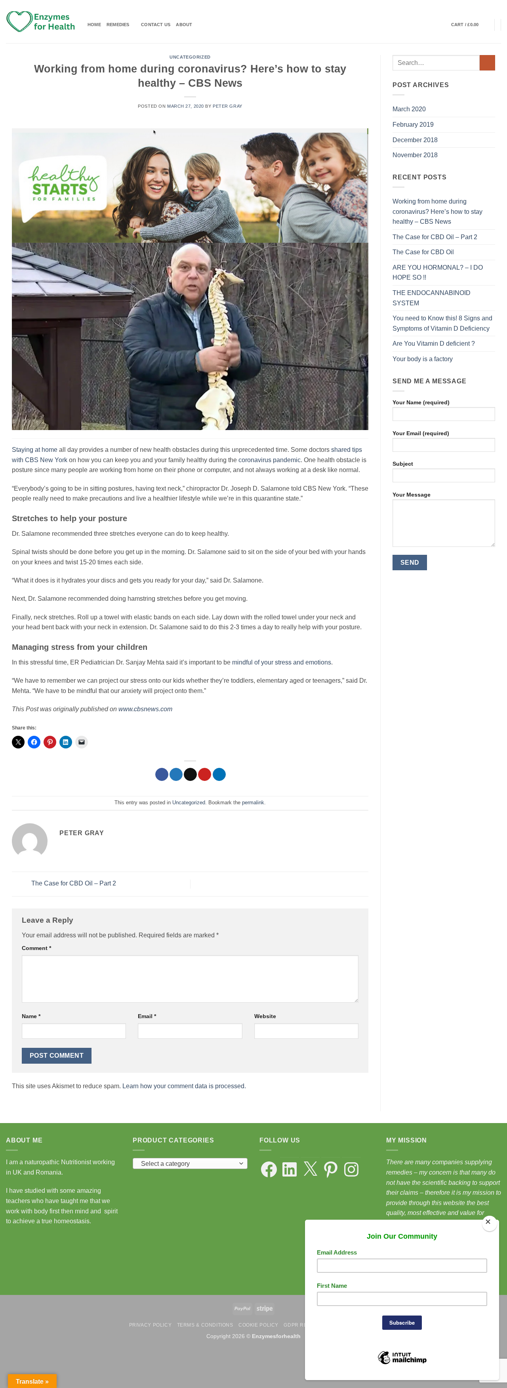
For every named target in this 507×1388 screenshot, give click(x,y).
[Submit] (487, 62)
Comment (36, 948)
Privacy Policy (150, 1325)
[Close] (489, 1223)
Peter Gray (227, 106)
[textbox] (188, 1163)
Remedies (118, 24)
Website (265, 1016)
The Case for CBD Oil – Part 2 (73, 883)
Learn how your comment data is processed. (184, 1086)
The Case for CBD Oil (423, 252)
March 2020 (409, 109)
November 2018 (415, 155)
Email (147, 1016)
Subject (403, 464)
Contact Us (155, 24)
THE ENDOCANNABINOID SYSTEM (432, 298)
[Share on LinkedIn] (219, 774)
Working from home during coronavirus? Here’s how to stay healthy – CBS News (437, 211)
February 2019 (413, 124)
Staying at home (34, 449)
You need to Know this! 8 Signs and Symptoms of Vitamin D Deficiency (442, 323)
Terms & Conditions (205, 1325)
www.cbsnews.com (145, 709)
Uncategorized (190, 57)
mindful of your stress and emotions (281, 662)
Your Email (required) (421, 433)
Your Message (412, 494)
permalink (253, 802)
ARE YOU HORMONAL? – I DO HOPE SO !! (438, 272)
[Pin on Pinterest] (204, 774)
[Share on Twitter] (176, 774)
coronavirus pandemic (269, 460)
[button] (470, 25)
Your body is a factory (423, 359)
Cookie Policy (258, 1325)
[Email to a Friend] (190, 774)
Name (31, 1016)
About (184, 24)
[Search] (442, 25)
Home (94, 24)
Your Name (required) (421, 402)
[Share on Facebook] (161, 774)
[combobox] (190, 1163)
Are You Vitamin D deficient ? (434, 343)
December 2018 (415, 140)
